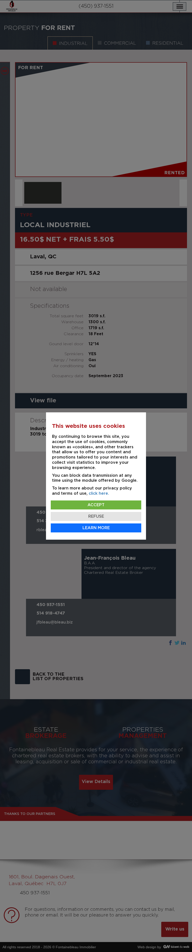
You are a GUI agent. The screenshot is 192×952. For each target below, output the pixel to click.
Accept (96, 505)
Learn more (96, 528)
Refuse (96, 516)
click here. (99, 493)
